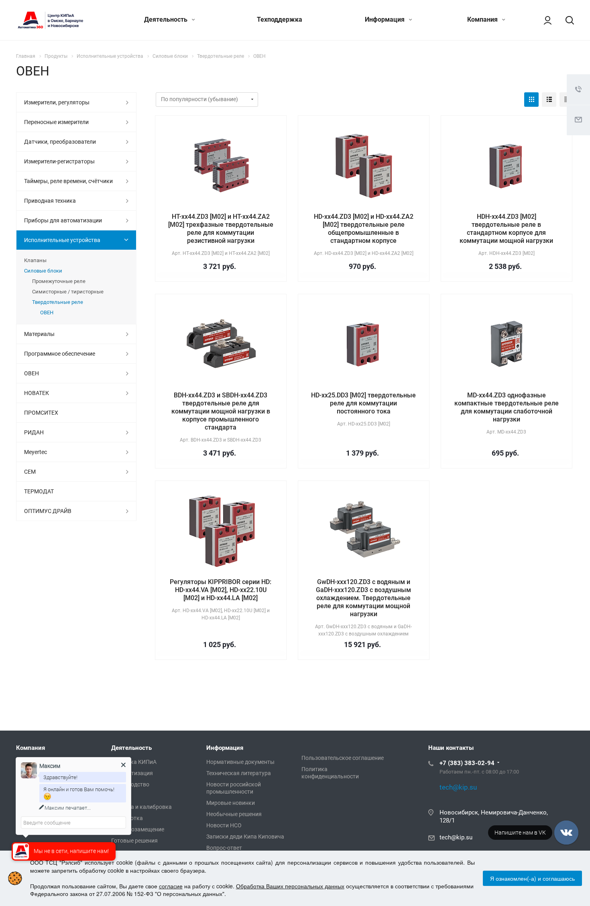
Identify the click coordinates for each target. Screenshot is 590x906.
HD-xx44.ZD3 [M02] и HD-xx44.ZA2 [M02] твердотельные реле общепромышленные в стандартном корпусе (363, 228)
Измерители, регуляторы (57, 102)
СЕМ (30, 471)
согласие (171, 886)
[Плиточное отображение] (531, 99)
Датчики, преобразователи (60, 141)
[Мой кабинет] (544, 20)
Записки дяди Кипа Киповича (245, 836)
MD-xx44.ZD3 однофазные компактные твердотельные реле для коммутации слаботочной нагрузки (506, 407)
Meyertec (35, 452)
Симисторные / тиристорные (68, 292)
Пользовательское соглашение (342, 758)
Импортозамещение (137, 829)
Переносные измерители (56, 122)
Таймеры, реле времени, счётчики (68, 181)
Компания (483, 19)
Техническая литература (238, 773)
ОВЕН (46, 312)
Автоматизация (132, 773)
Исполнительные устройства (62, 240)
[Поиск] (566, 20)
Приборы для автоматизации (63, 220)
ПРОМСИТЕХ (41, 412)
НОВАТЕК (36, 393)
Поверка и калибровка (141, 807)
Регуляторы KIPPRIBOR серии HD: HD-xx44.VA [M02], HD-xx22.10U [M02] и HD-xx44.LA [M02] (220, 590)
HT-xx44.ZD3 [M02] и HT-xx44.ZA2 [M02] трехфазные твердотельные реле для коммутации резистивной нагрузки (220, 228)
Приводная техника (50, 200)
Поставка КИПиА (134, 762)
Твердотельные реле (57, 302)
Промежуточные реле (58, 281)
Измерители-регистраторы (59, 161)
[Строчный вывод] (549, 99)
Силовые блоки (43, 271)
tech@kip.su (455, 837)
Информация (385, 19)
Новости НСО (224, 825)
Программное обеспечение (59, 353)
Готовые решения (134, 840)
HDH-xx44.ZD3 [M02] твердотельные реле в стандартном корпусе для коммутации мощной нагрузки (506, 228)
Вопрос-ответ (224, 848)
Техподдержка (279, 19)
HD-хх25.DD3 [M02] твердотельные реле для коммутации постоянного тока (363, 403)
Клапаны (35, 260)
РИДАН (34, 432)
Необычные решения (234, 814)
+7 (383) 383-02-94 (466, 763)
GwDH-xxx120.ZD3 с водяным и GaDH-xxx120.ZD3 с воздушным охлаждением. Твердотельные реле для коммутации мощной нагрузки (363, 598)
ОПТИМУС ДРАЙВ (47, 511)
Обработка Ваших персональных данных (290, 886)
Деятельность (166, 19)
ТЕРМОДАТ (39, 491)
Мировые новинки (230, 803)
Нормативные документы (240, 762)
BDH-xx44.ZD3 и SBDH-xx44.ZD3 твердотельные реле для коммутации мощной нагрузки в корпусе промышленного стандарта (220, 411)
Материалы (39, 334)
